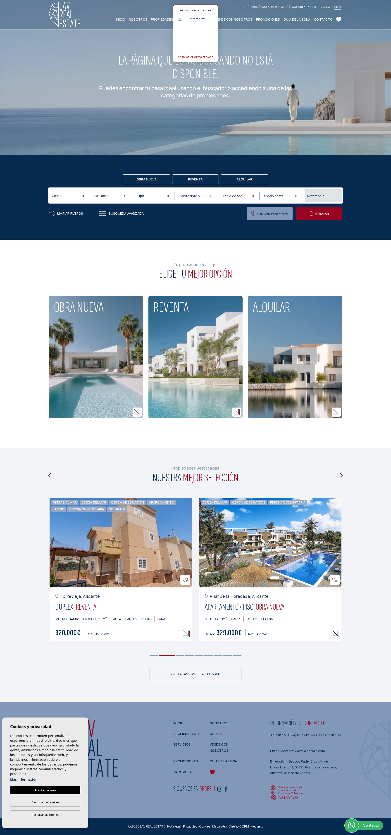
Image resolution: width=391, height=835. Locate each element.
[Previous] (49, 474)
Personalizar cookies (45, 802)
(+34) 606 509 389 (273, 7)
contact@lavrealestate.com (303, 751)
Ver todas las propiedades (196, 673)
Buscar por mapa (272, 213)
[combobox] (67, 195)
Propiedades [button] (162, 19)
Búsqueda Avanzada (126, 213)
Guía (214, 734)
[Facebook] (226, 788)
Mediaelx (256, 826)
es (336, 6)
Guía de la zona (297, 19)
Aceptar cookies (45, 790)
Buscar (322, 213)
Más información (23, 779)
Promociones (268, 19)
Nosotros (138, 19)
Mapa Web (219, 826)
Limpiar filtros (70, 213)
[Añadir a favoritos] (185, 580)
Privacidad (190, 826)
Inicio (120, 19)
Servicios (182, 744)
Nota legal (174, 826)
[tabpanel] (121, 569)
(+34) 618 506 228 (302, 7)
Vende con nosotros (233, 19)
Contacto (323, 19)
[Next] (341, 474)
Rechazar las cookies (45, 815)
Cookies (204, 826)
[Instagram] (219, 788)
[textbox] (68, 195)
